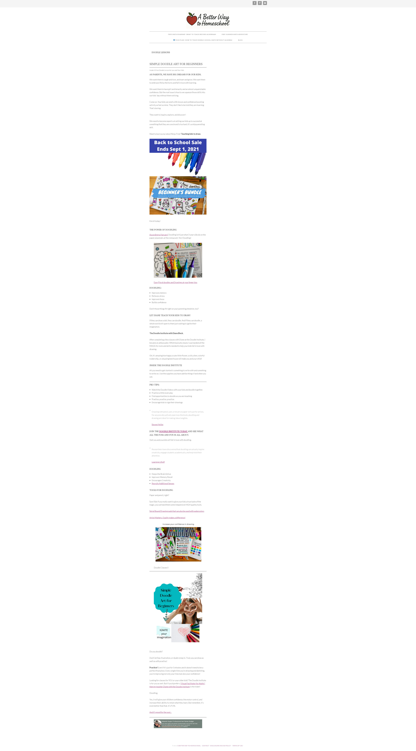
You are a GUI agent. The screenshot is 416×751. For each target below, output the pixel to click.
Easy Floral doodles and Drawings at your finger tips (175, 282)
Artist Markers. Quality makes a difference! (167, 517)
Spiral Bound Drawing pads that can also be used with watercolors (177, 511)
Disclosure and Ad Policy (220, 745)
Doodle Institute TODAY (173, 431)
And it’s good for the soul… (160, 712)
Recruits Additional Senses (163, 483)
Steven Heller (157, 424)
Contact (205, 745)
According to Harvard (159, 234)
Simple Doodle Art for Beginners (176, 64)
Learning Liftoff (158, 462)
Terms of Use (238, 745)
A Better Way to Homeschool (208, 18)
